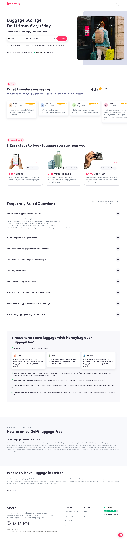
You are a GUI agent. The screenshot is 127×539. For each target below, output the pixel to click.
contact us (116, 204)
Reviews (68, 525)
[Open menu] (118, 4)
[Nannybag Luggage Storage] (15, 3)
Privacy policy (37, 531)
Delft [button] (12, 39)
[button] (120, 535)
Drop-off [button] (28, 39)
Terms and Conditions (14, 531)
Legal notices (27, 531)
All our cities (69, 516)
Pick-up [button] (35, 39)
